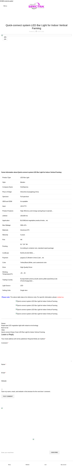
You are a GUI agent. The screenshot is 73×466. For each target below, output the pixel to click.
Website (3, 381)
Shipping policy (42, 417)
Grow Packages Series (62, 422)
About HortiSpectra (25, 418)
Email (3, 372)
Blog (7, 18)
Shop (21, 412)
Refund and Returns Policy (43, 413)
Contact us (22, 422)
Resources (22, 415)
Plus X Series (59, 415)
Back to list (4, 327)
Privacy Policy (41, 424)
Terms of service (42, 420)
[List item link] (9, 420)
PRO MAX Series (61, 412)
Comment (4, 343)
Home (2, 18)
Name (3, 364)
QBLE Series (59, 418)
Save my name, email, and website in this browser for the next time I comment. (25, 391)
